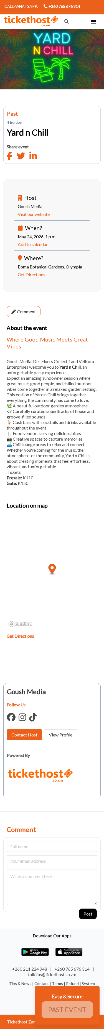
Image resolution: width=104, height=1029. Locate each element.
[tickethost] (31, 22)
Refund (73, 983)
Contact (42, 983)
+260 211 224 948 (29, 968)
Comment (26, 311)
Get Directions (31, 274)
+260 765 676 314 (64, 6)
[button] (93, 21)
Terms (58, 983)
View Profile (60, 734)
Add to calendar (33, 244)
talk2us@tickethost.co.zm (52, 974)
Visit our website (34, 214)
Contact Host (24, 734)
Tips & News (20, 983)
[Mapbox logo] (20, 624)
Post (87, 913)
